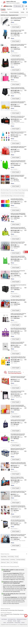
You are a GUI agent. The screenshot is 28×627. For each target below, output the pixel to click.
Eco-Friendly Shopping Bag (18, 192)
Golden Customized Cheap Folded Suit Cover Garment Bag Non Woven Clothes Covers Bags (18, 314)
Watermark (3, 562)
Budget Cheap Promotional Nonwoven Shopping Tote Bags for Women (18, 132)
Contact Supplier (15, 27)
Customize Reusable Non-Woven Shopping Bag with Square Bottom (18, 59)
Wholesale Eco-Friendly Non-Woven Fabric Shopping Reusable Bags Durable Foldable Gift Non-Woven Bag (18, 117)
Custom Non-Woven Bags (6, 195)
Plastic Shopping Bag (23, 190)
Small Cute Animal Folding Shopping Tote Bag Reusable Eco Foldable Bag (18, 214)
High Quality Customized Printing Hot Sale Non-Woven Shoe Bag (18, 18)
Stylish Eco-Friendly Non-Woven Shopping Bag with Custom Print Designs (17, 478)
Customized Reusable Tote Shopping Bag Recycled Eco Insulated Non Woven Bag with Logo (18, 102)
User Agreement (10, 622)
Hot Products (4, 619)
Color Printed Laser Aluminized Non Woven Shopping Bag (18, 271)
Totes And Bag (11, 556)
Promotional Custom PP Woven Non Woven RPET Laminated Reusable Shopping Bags (18, 377)
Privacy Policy (17, 622)
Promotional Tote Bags (19, 195)
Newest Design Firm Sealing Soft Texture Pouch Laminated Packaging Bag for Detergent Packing (18, 74)
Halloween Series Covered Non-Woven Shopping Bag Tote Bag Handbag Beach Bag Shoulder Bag (18, 535)
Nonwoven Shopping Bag (14, 12)
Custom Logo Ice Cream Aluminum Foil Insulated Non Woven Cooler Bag (18, 45)
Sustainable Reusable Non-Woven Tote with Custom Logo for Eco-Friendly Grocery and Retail (18, 492)
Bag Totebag (3, 556)
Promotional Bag (13, 190)
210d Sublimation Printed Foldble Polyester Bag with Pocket (17, 31)
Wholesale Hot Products (21, 619)
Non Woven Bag (4, 190)
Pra (11, 562)
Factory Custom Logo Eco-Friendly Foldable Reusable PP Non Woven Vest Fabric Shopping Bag (18, 257)
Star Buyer (10, 621)
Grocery (16, 556)
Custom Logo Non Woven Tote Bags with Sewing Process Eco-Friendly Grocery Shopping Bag (18, 421)
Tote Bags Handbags (20, 559)
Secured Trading (4, 12)
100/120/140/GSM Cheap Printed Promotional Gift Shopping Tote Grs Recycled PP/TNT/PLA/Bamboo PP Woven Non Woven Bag (18, 521)
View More (13, 549)
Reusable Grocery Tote (6, 192)
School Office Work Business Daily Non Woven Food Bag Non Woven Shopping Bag (18, 329)
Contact (23, 622)
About (4, 622)
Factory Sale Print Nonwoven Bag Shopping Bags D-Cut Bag (17, 392)
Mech (8, 562)
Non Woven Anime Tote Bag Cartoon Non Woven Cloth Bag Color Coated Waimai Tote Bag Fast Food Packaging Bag (18, 301)
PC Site (14, 621)
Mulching (15, 562)
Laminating (12, 559)
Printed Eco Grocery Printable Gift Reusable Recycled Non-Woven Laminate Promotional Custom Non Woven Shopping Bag (18, 344)
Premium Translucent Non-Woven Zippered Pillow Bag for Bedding (17, 176)
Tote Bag (22, 12)
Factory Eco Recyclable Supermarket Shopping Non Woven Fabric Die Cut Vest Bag (18, 161)
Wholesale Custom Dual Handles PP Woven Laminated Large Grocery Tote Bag (18, 228)
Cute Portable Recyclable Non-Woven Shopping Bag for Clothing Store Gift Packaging (18, 358)
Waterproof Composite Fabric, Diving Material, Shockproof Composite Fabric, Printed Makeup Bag (18, 449)
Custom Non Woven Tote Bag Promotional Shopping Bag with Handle (17, 200)
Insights (18, 621)
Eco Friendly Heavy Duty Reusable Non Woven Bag (18, 285)
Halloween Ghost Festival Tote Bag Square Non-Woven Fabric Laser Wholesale (18, 243)
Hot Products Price (12, 619)
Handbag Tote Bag (5, 559)
